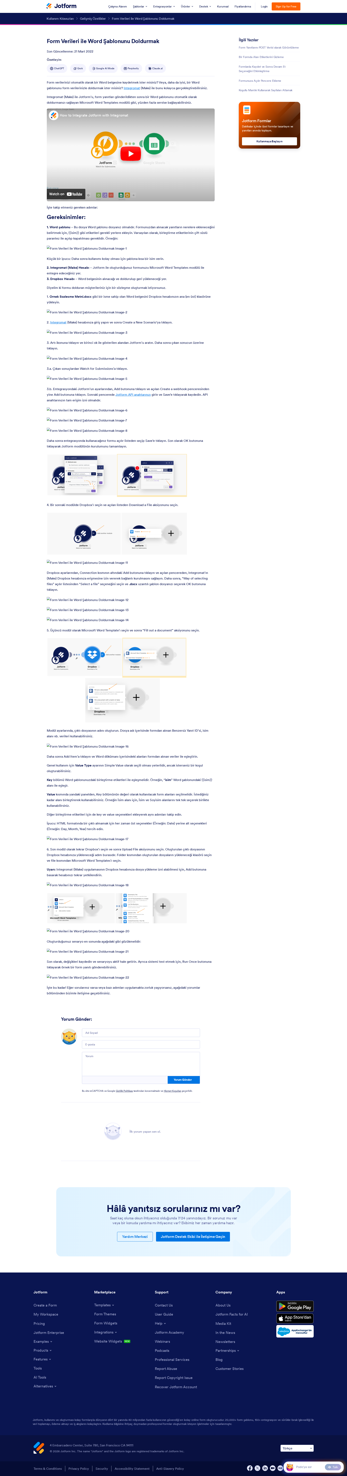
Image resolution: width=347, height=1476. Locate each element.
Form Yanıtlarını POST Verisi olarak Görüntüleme (269, 47)
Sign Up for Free (286, 6)
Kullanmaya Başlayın (269, 141)
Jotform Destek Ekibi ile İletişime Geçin (193, 1236)
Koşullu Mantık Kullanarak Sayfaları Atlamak (265, 90)
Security (102, 1469)
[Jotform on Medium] (273, 1468)
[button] (290, 1467)
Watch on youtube (66, 194)
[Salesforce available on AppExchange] (295, 1331)
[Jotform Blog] (280, 1468)
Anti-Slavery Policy (170, 1469)
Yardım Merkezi (135, 1236)
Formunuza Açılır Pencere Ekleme (260, 81)
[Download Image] (121, 245)
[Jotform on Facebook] (250, 1468)
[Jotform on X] (257, 1468)
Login (264, 6)
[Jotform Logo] (61, 6)
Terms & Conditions (48, 1469)
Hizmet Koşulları (172, 1090)
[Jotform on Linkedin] (265, 1468)
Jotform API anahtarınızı (133, 394)
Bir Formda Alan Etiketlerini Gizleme (261, 57)
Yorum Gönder (183, 1079)
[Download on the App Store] (295, 1318)
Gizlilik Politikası (124, 1090)
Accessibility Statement (132, 1469)
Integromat (132, 88)
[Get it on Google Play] (295, 1306)
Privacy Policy (78, 1469)
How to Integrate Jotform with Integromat (94, 115)
